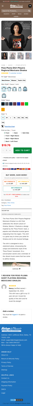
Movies (26, 14)
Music (19, 14)
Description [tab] (5, 210)
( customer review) (15, 73)
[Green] (26, 104)
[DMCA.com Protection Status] (16, 400)
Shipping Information (8, 382)
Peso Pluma (7, 205)
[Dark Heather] (7, 104)
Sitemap (4, 370)
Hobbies (16, 16)
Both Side (26, 133)
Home (3, 65)
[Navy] (11, 104)
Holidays (6, 14)
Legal (3, 393)
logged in (15, 314)
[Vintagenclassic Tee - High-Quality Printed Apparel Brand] (16, 6)
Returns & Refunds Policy (10, 359)
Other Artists (21, 65)
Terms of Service (7, 366)
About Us (4, 355)
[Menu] (2, 6)
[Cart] (30, 6)
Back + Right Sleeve (12, 138)
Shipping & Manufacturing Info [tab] (11, 214)
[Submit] (29, 11)
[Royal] (19, 104)
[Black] (3, 104)
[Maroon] (15, 104)
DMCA (3, 389)
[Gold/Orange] (3, 109)
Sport (13, 14)
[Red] (22, 104)
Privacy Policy (6, 362)
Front (7, 133)
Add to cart (22, 150)
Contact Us (5, 378)
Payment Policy (6, 385)
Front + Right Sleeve (12, 136)
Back (16, 133)
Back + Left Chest (12, 141)
